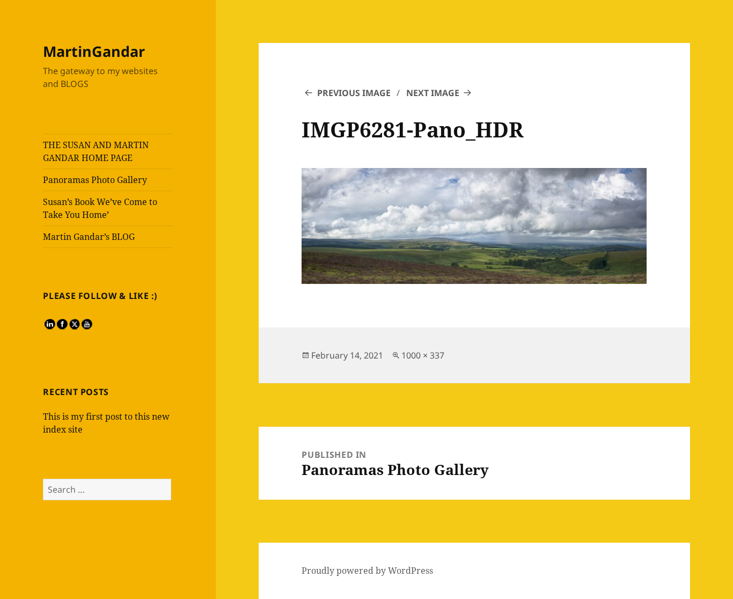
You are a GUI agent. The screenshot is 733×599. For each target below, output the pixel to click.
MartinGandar (94, 51)
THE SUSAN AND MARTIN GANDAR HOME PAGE (96, 151)
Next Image (432, 93)
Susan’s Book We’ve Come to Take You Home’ (100, 208)
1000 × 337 (422, 355)
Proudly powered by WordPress (367, 570)
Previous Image (354, 93)
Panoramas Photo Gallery (95, 180)
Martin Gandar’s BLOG (89, 237)
